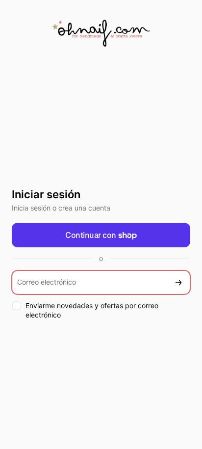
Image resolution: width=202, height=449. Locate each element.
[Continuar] (178, 282)
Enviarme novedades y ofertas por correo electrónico (91, 310)
